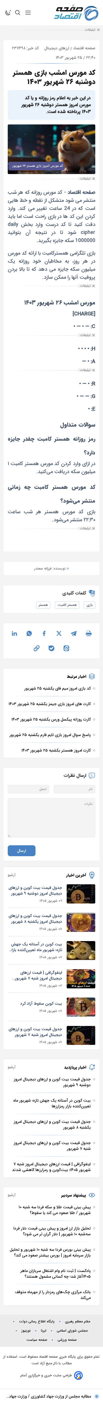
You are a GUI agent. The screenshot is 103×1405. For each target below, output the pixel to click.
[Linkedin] (14, 633)
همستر (43, 605)
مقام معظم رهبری (77, 1321)
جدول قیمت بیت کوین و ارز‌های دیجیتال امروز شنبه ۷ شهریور (35, 1032)
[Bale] (51, 648)
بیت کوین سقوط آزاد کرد (41, 1003)
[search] (18, 12)
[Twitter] (59, 633)
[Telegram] (74, 633)
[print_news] (88, 633)
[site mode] (8, 12)
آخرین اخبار (76, 875)
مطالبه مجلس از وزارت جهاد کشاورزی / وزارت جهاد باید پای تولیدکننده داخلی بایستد (50, 1396)
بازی (89, 605)
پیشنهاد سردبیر (73, 1195)
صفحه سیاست (36, 1340)
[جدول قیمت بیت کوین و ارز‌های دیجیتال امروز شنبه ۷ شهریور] (81, 1035)
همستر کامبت (67, 605)
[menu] (28, 13)
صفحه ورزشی (67, 1340)
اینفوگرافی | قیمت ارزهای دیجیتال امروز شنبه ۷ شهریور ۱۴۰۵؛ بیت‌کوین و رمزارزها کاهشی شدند (38, 975)
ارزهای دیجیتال (56, 48)
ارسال (21, 851)
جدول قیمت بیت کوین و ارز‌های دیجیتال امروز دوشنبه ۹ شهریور (35, 890)
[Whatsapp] (29, 633)
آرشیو (11, 875)
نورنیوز (26, 1330)
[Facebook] (44, 633)
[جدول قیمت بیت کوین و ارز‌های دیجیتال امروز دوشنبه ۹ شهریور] (81, 894)
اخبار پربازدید (75, 1067)
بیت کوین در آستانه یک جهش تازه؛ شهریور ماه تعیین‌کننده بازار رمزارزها (36, 947)
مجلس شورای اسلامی (72, 1330)
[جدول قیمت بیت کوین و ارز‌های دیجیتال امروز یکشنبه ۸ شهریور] (81, 922)
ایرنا (43, 1330)
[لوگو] (76, 13)
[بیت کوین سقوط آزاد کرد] (81, 1007)
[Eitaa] (66, 648)
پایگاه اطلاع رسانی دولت (37, 1321)
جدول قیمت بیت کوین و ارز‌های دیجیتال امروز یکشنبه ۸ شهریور (35, 918)
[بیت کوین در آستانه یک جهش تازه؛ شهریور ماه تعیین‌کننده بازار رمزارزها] (81, 950)
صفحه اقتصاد (84, 48)
